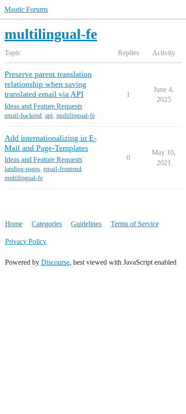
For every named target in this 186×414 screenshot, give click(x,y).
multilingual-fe (75, 115)
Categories (47, 224)
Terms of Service (135, 224)
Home (14, 224)
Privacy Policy (25, 241)
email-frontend (62, 169)
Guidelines (86, 224)
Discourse (55, 262)
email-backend (23, 115)
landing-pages (22, 169)
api (49, 115)
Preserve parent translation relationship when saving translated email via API (48, 84)
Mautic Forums (26, 9)
